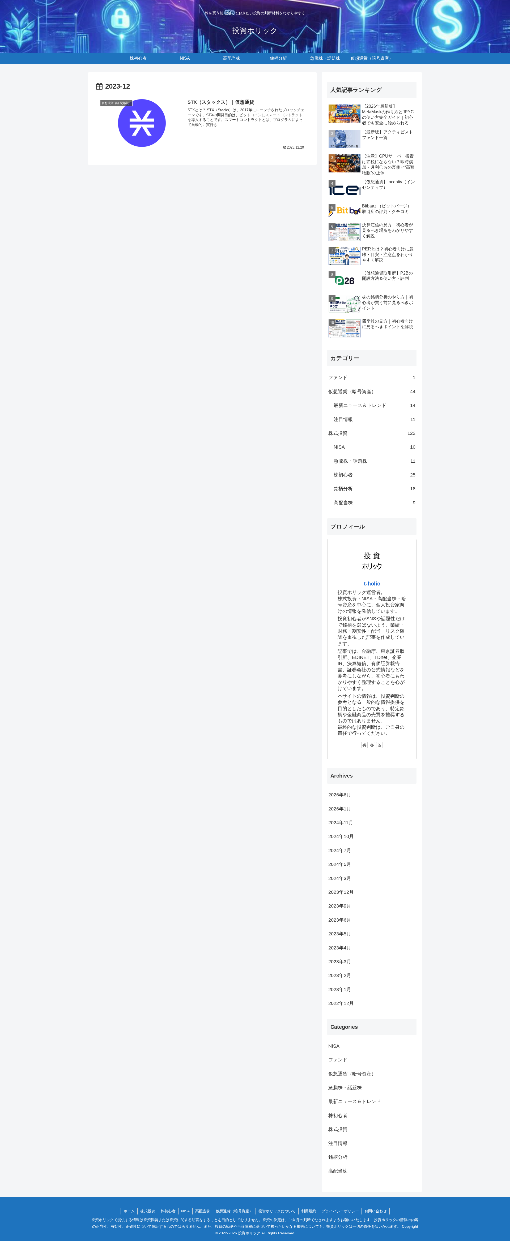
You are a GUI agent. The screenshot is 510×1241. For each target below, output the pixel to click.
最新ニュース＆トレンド (374, 405)
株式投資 (371, 433)
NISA (374, 447)
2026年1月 (339, 808)
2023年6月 (339, 919)
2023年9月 (339, 906)
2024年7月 (339, 850)
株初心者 (374, 475)
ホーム (129, 1211)
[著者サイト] (364, 745)
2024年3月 (339, 878)
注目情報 (374, 419)
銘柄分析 (374, 488)
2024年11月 (340, 822)
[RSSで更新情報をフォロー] (379, 745)
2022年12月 (341, 1003)
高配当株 (374, 502)
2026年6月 (339, 794)
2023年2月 (339, 975)
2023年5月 (339, 933)
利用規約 (308, 1211)
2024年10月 (341, 836)
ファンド (371, 377)
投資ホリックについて (277, 1211)
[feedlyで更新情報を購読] (372, 745)
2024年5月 (339, 864)
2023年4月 (339, 947)
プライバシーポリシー (340, 1211)
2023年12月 (341, 892)
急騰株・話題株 (374, 461)
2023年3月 (339, 961)
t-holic (372, 584)
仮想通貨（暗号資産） (371, 391)
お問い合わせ (375, 1211)
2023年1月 (339, 989)
